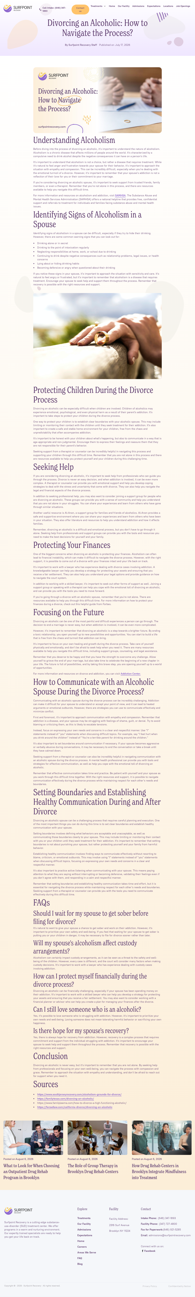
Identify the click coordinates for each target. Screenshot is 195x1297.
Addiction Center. (131, 673)
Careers (82, 1247)
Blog (80, 1264)
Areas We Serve (86, 1252)
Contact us (80, 9)
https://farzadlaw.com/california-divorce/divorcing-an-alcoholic (74, 1107)
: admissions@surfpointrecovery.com (166, 1235)
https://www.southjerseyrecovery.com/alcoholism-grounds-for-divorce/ (79, 1094)
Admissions (84, 1229)
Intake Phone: (158, 1218)
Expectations (84, 1235)
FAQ (79, 1258)
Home (80, 1241)
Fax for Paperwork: (161, 1229)
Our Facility (84, 1224)
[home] (17, 8)
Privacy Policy (150, 1286)
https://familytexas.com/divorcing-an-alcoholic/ (65, 1098)
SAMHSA (120, 195)
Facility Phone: (159, 1224)
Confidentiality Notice (179, 1286)
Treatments (84, 1218)
